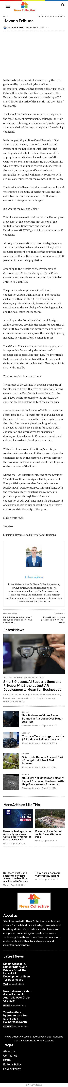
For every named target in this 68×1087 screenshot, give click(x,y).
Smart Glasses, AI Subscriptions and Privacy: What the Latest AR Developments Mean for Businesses (32, 686)
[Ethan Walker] (5, 27)
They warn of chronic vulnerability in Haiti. (47, 874)
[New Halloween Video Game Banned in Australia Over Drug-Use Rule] (11, 719)
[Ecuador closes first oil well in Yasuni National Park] (50, 818)
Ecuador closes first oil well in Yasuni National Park (48, 834)
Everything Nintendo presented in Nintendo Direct (53, 620)
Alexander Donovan (18, 677)
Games (25, 712)
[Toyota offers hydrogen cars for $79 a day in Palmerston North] (11, 740)
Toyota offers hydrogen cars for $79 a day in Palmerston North (43, 738)
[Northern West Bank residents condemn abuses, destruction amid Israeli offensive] (18, 860)
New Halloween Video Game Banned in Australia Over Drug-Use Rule (42, 718)
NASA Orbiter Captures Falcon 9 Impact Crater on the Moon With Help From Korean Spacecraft (43, 781)
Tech (5, 677)
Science (25, 754)
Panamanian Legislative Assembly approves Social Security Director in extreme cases (17, 835)
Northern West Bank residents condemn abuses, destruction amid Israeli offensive (15, 877)
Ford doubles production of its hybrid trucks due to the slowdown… (17, 620)
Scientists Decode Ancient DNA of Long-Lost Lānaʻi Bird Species (42, 760)
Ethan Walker (17, 27)
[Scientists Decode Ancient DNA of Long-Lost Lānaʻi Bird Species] (11, 761)
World (5, 16)
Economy (26, 733)
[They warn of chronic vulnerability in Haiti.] (50, 860)
